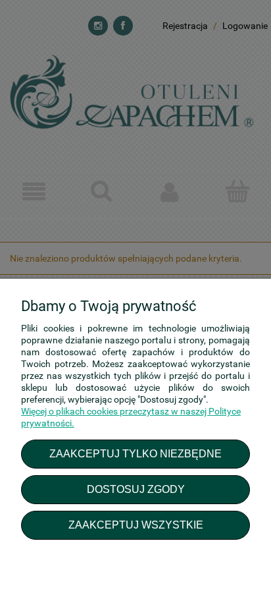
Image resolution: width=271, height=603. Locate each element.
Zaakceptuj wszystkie (135, 525)
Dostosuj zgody (136, 489)
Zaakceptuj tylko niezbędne (135, 453)
